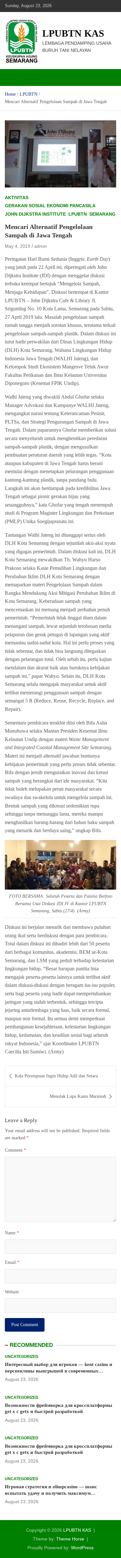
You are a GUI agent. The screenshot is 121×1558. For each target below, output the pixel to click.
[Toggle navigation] (13, 77)
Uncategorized (21, 1356)
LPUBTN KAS (73, 33)
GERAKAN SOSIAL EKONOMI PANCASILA (50, 205)
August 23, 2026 (21, 1379)
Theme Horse (70, 1538)
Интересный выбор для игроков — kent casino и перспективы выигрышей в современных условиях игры (58, 1371)
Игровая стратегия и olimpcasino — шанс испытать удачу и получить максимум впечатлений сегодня (51, 1493)
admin (40, 246)
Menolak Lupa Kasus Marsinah (78, 1096)
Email (12, 1262)
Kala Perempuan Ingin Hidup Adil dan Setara (56, 1075)
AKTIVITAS (16, 197)
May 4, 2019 (17, 246)
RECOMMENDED (31, 1345)
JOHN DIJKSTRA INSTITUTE (35, 214)
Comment (15, 1150)
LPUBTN (77, 214)
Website (12, 1291)
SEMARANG (102, 214)
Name (12, 1232)
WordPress (82, 1547)
